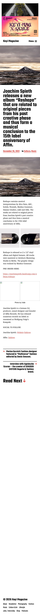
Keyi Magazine (11, 41)
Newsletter (12, 604)
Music (33, 151)
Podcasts (25, 611)
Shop (18, 611)
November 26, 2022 (11, 151)
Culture (27, 151)
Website (20, 332)
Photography (22, 604)
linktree (27, 332)
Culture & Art (13, 607)
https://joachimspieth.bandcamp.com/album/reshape (20, 275)
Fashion (31, 604)
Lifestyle (22, 607)
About (5, 604)
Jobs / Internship (9, 611)
